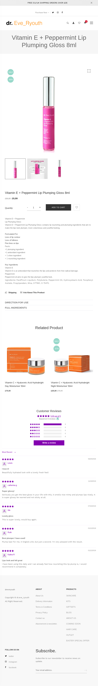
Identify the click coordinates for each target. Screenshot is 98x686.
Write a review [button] (49, 443)
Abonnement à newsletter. (46, 624)
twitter (11, 656)
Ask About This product (34, 292)
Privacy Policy (42, 612)
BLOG (69, 612)
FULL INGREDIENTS (16, 307)
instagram (13, 662)
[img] (8, 459)
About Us (39, 596)
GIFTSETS (71, 607)
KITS (68, 601)
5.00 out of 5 (56, 416)
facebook (12, 667)
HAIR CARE (71, 629)
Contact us (40, 618)
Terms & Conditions (44, 607)
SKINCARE (71, 596)
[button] (35, 424)
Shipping (12, 292)
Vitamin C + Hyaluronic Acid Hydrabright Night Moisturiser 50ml (70, 384)
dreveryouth (10, 589)
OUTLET (70, 635)
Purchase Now (41, 12)
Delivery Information (44, 601)
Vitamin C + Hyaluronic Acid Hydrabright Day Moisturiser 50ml (24, 384)
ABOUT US (71, 618)
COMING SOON (73, 624)
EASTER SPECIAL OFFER (77, 641)
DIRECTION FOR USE (16, 302)
